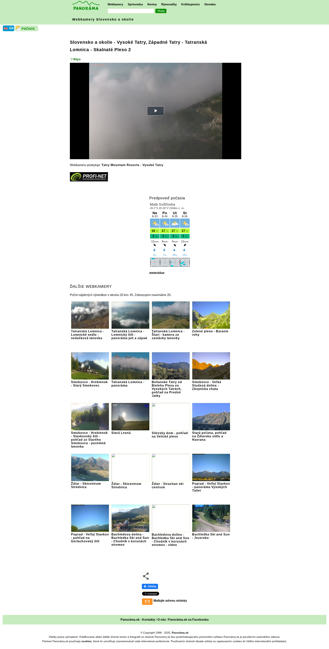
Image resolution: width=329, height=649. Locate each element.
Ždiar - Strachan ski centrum (168, 485)
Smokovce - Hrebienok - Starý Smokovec (89, 383)
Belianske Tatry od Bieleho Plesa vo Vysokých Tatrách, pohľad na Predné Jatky (167, 388)
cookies (86, 641)
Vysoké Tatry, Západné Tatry (148, 42)
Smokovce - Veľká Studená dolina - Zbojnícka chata (206, 385)
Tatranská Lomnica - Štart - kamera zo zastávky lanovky (168, 335)
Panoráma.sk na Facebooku (188, 619)
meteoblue (156, 272)
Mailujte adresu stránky (170, 600)
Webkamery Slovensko (103, 19)
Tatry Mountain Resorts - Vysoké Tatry (132, 165)
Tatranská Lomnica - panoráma (127, 383)
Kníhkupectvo (190, 4)
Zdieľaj (152, 586)
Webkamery (115, 4)
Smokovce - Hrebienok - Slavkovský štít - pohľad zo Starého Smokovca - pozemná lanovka (89, 439)
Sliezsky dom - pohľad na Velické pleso (170, 434)
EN (11, 28)
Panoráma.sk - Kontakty (138, 619)
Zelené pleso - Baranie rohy (210, 333)
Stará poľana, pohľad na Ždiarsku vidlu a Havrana (209, 436)
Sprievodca (135, 4)
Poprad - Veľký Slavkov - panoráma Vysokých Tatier (211, 487)
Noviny (152, 4)
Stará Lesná (121, 432)
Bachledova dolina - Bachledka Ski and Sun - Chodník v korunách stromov (130, 539)
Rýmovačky (169, 4)
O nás (161, 619)
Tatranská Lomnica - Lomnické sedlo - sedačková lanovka (87, 335)
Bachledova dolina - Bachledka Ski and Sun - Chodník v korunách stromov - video (170, 539)
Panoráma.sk (180, 632)
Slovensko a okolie (91, 42)
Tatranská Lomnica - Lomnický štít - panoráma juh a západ (129, 335)
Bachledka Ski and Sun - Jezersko (211, 536)
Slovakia (210, 4)
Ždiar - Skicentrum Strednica (86, 485)
